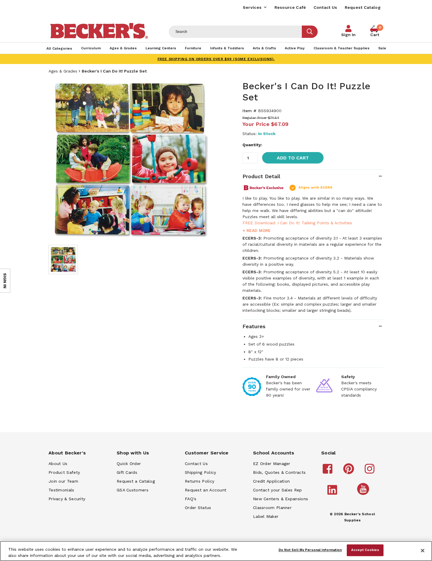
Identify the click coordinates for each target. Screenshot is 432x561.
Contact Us (325, 7)
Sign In (348, 34)
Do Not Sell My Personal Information (310, 550)
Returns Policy (199, 481)
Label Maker (265, 516)
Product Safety (64, 472)
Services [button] (252, 7)
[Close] (422, 550)
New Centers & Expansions (280, 498)
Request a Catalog (136, 481)
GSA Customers (132, 490)
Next (204, 160)
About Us (57, 463)
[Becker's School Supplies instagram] (370, 471)
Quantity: (252, 144)
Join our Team (63, 481)
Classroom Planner (272, 507)
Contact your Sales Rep (277, 490)
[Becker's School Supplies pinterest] (349, 471)
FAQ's (191, 498)
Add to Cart (293, 158)
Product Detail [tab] (261, 176)
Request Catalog (363, 7)
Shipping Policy (200, 472)
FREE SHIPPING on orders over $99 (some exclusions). (216, 59)
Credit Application (271, 481)
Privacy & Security (66, 498)
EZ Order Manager (271, 463)
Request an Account (205, 490)
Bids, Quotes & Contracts (279, 472)
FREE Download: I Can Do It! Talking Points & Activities (297, 222)
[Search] (310, 32)
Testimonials (61, 490)
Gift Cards (127, 472)
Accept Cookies (365, 550)
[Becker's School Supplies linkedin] (333, 492)
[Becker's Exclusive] (263, 187)
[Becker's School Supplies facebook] (328, 471)
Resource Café (290, 7)
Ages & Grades (62, 71)
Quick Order (129, 463)
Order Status (198, 507)
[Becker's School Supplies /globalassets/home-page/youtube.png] (364, 494)
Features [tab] (253, 326)
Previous (57, 160)
